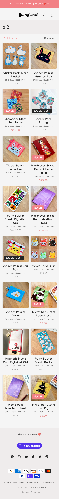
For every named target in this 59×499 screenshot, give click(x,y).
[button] (6, 15)
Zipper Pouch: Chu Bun (15, 267)
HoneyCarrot (18, 482)
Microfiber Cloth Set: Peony (15, 120)
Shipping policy (40, 487)
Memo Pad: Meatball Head (15, 406)
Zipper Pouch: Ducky (15, 313)
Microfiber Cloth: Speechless (43, 313)
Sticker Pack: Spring (43, 120)
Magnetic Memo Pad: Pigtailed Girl (15, 360)
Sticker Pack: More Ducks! (15, 74)
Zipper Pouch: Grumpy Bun (43, 74)
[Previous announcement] (5, 4)
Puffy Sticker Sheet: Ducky (43, 360)
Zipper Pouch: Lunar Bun (15, 167)
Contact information (31, 492)
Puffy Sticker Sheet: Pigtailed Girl (15, 219)
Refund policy (33, 482)
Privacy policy (48, 482)
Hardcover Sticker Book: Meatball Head (43, 219)
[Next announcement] (53, 4)
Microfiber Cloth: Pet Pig (43, 406)
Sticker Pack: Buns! (43, 266)
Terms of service (23, 487)
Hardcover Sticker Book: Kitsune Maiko (43, 169)
